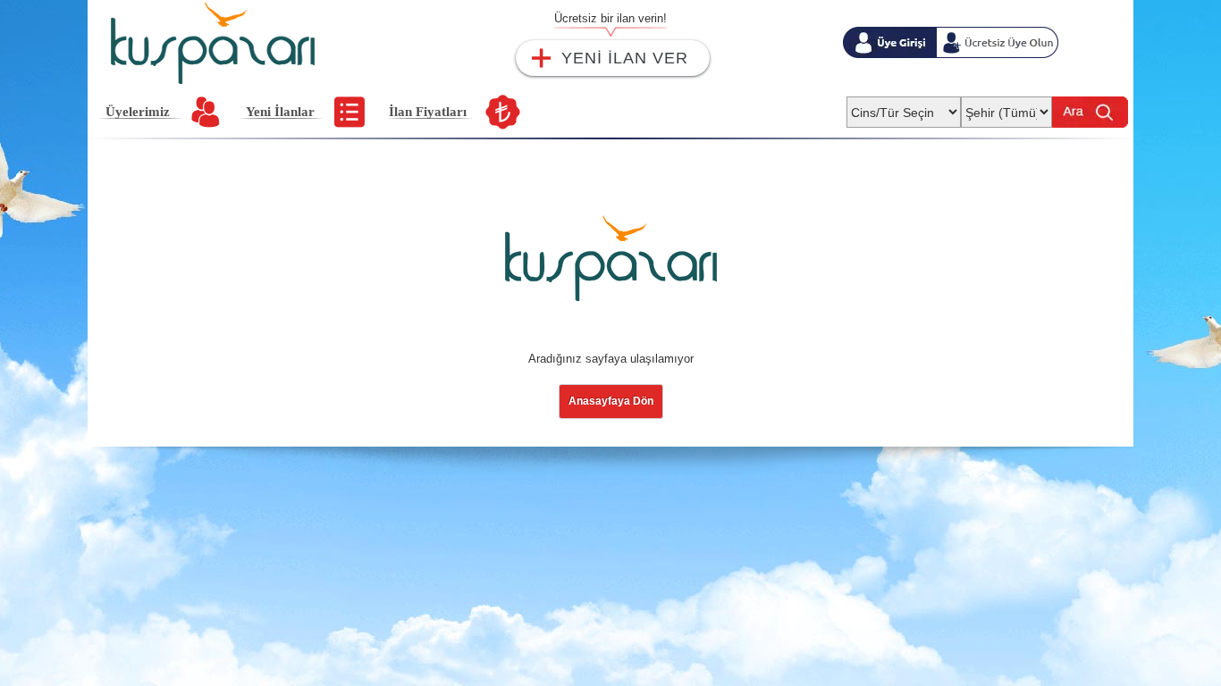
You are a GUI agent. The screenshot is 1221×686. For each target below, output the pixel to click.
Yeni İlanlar (280, 112)
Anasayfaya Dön (610, 401)
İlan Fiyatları (428, 112)
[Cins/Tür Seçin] (903, 107)
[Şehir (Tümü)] (1006, 107)
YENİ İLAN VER (624, 58)
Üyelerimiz (137, 112)
